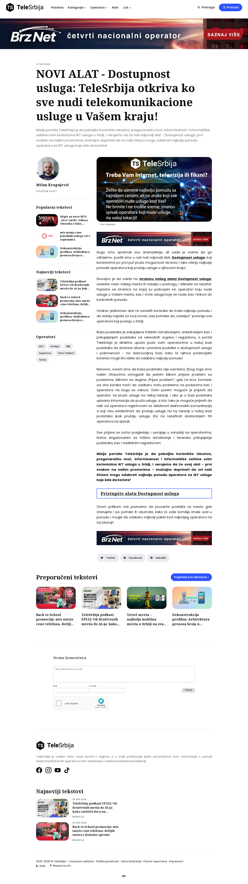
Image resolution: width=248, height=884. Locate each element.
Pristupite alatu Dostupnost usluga (140, 493)
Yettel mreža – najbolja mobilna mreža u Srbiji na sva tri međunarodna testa (146, 622)
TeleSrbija (60, 861)
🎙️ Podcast (230, 7)
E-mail (93, 686)
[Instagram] (48, 770)
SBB (68, 346)
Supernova (45, 353)
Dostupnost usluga (188, 257)
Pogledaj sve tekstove (190, 577)
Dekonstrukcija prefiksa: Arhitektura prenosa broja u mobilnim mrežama (75, 253)
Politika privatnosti (107, 861)
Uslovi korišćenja (131, 861)
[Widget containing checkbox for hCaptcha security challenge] (80, 703)
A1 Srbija (54, 346)
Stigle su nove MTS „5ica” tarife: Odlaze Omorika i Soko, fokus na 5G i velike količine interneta (74, 223)
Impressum (176, 861)
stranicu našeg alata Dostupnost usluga (175, 279)
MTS (41, 346)
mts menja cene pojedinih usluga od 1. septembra (75, 236)
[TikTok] (67, 770)
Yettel (42, 359)
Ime (55, 686)
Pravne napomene (155, 861)
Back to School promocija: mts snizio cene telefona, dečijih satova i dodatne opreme (75, 304)
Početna (57, 7)
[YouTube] (58, 770)
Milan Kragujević (52, 184)
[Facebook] (39, 770)
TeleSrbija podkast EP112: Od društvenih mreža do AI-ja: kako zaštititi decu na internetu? (74, 288)
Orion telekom (66, 353)
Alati (115, 7)
